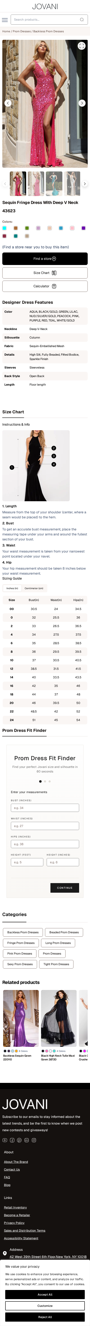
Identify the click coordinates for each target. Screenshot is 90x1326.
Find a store (42, 258)
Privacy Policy (14, 1223)
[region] (45, 1293)
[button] (8, 103)
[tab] (45, 412)
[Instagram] (33, 1140)
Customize (45, 1306)
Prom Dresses (22, 31)
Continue (64, 888)
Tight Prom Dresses (56, 964)
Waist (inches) (22, 818)
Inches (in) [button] (12, 588)
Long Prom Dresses (58, 943)
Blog (7, 1185)
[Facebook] (12, 1140)
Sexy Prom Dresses (20, 964)
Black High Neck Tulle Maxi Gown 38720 (58, 1057)
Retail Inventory (15, 1207)
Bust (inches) (21, 800)
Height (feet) (21, 854)
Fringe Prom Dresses (21, 943)
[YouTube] (4, 1140)
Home (6, 31)
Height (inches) (58, 854)
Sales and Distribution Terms (24, 1230)
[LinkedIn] (26, 1140)
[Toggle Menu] (5, 20)
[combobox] (49, 20)
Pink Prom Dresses (19, 953)
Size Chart (41, 273)
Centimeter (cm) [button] (34, 588)
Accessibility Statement (21, 1238)
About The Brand (16, 1162)
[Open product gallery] (82, 46)
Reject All (45, 1317)
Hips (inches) (21, 836)
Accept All (45, 1294)
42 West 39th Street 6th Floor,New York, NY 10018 (48, 1257)
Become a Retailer (17, 1215)
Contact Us (12, 1169)
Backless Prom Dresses (48, 31)
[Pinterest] (19, 1140)
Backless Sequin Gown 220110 (17, 1057)
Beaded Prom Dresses (64, 932)
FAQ (7, 1177)
